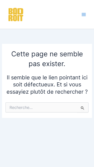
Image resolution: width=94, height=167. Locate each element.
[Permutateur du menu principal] (83, 14)
